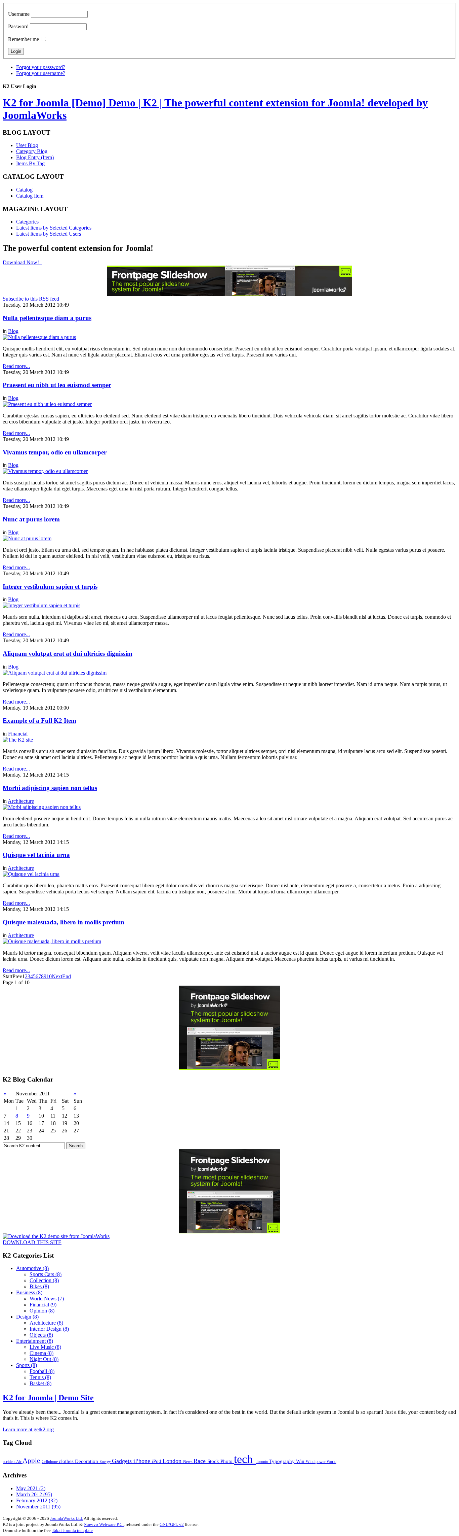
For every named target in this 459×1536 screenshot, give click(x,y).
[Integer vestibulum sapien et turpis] (41, 605)
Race (200, 1461)
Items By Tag (30, 163)
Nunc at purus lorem (31, 519)
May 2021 (30, 1488)
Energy (105, 1461)
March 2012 (34, 1494)
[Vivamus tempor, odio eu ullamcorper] (45, 471)
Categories (27, 222)
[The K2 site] (18, 740)
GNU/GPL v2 (172, 1524)
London (173, 1461)
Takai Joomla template (72, 1530)
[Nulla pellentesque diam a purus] (39, 337)
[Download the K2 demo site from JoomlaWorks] (56, 1236)
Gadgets (122, 1461)
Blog (13, 331)
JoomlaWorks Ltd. (66, 1518)
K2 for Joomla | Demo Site (48, 1397)
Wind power (316, 1461)
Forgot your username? (40, 73)
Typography (282, 1461)
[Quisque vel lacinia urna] (31, 874)
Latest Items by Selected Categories (53, 228)
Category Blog (31, 151)
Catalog (24, 190)
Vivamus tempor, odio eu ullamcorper (55, 452)
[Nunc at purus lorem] (27, 538)
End (66, 976)
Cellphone (50, 1461)
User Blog (27, 145)
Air (19, 1461)
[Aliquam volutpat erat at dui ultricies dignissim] (55, 673)
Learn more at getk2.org (28, 1429)
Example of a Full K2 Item (39, 720)
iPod (157, 1461)
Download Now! (21, 262)
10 (49, 976)
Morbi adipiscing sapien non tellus (50, 787)
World (331, 1461)
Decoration (87, 1461)
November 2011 (38, 1506)
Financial (18, 734)
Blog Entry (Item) (35, 157)
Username (19, 14)
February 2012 (36, 1500)
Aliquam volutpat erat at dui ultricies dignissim (67, 653)
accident (9, 1461)
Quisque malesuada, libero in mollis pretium (63, 922)
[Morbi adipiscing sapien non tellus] (42, 807)
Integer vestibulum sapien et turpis (50, 586)
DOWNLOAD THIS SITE (32, 1242)
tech (245, 1459)
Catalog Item (29, 196)
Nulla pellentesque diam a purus (47, 317)
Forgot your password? (40, 67)
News (188, 1461)
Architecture (21, 801)
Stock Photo (220, 1461)
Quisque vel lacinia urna (36, 854)
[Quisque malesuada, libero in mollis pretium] (52, 941)
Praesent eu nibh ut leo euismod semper (57, 384)
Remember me (23, 39)
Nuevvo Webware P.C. (104, 1524)
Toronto (262, 1461)
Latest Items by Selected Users (48, 234)
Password (18, 26)
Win (301, 1461)
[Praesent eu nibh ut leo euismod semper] (47, 404)
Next (57, 976)
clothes (67, 1461)
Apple (32, 1461)
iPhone (142, 1461)
